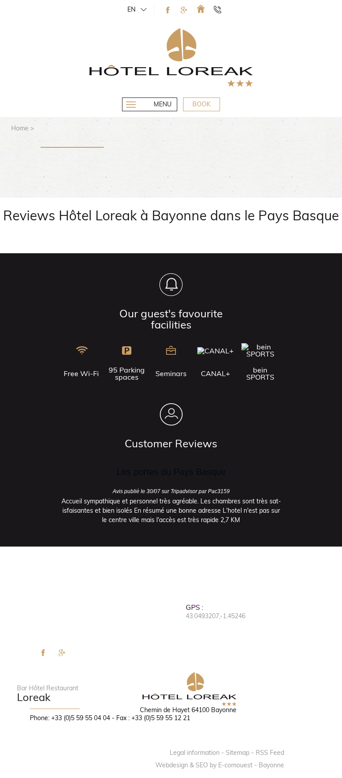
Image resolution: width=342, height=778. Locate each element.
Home (19, 128)
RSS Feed (270, 753)
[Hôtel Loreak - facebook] (168, 10)
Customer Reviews (171, 443)
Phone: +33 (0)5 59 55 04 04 (70, 718)
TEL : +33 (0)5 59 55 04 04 (221, 9)
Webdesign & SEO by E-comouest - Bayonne (219, 765)
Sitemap (237, 753)
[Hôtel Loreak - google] (184, 10)
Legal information (195, 753)
